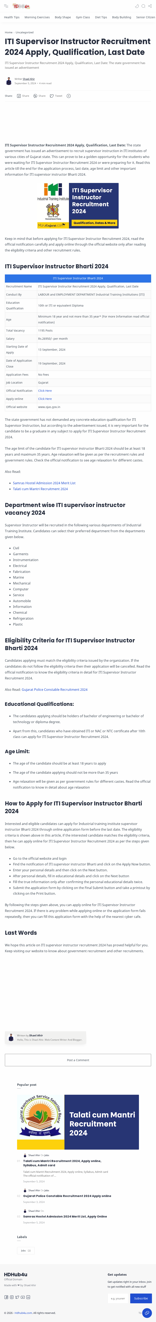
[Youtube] (23, 1297)
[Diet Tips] (101, 17)
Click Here (45, 391)
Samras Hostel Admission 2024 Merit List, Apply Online (65, 1216)
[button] (137, 6)
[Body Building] (121, 17)
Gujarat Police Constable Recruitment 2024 (55, 689)
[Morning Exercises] (37, 17)
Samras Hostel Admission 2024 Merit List (44, 483)
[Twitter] (17, 1297)
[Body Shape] (63, 17)
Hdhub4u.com (23, 1313)
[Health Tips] (12, 17)
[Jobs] (46, 1155)
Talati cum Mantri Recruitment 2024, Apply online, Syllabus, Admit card (62, 1163)
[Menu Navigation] (6, 6)
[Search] (143, 6)
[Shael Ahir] (29, 79)
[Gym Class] (83, 17)
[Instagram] (12, 1297)
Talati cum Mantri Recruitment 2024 (40, 489)
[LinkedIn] (28, 1297)
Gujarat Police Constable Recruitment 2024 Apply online (67, 1196)
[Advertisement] (78, 122)
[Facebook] (6, 1297)
